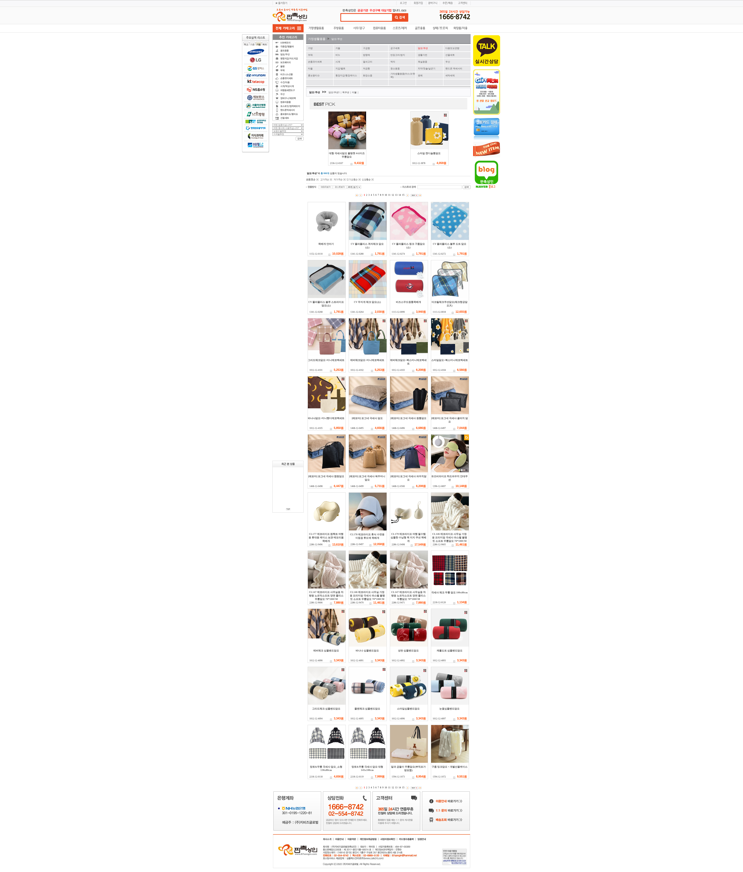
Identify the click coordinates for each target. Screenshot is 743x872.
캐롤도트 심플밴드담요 (449, 650)
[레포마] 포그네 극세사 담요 (367, 418)
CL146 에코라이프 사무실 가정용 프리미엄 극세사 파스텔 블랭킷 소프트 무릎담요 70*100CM (449, 537)
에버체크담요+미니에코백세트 (367, 360)
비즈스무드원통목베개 (408, 302)
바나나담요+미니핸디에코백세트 (326, 418)
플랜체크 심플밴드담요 (367, 708)
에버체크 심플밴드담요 (326, 650)
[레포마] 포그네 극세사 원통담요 (408, 418)
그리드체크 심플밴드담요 (326, 708)
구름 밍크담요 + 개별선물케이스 (449, 766)
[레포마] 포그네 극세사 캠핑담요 (326, 476)
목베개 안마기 (326, 243)
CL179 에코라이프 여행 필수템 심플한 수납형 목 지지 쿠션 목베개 (408, 537)
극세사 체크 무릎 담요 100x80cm (449, 592)
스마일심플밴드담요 (408, 708)
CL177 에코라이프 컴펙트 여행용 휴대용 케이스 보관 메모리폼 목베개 (326, 537)
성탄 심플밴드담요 (408, 650)
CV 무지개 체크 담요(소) (367, 302)
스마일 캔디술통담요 (429, 153)
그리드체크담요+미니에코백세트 (326, 360)
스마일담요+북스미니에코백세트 (449, 360)
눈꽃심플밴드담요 (449, 708)
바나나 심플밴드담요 (367, 650)
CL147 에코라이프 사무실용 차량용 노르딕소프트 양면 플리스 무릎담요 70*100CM (326, 596)
